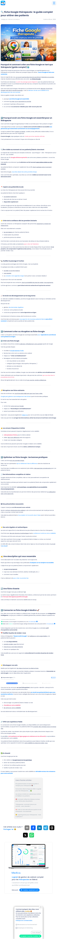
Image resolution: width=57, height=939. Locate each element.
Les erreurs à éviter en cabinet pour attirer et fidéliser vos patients (28, 795)
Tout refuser (36, 932)
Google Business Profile (17, 350)
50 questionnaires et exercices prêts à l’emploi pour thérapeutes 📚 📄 (27, 784)
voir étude (4, 546)
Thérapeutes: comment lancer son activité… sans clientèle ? (26, 805)
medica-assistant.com (31, 890)
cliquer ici (25, 415)
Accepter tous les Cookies (29, 936)
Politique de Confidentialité (24, 920)
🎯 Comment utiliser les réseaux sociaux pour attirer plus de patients (28, 800)
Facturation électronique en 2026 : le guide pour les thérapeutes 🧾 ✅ (28, 790)
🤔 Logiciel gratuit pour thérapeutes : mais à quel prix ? (28, 815)
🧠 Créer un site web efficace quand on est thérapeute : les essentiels (28, 810)
